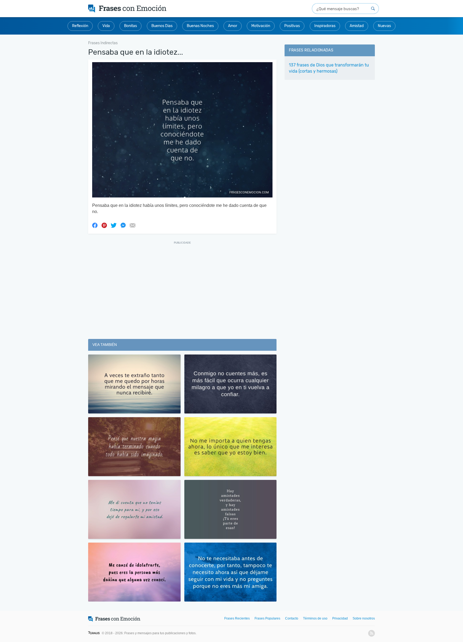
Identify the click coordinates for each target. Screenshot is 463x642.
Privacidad (340, 618)
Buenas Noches (200, 26)
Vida (106, 26)
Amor (232, 26)
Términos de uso (315, 618)
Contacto (291, 618)
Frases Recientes (237, 618)
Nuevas (384, 26)
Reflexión (80, 26)
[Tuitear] (114, 225)
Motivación (260, 26)
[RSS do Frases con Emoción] (371, 633)
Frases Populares (267, 618)
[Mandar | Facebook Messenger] (123, 225)
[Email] (132, 225)
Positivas (292, 26)
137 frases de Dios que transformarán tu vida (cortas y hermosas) (329, 68)
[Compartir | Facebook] (95, 225)
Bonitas (130, 26)
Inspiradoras (324, 26)
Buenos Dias (162, 26)
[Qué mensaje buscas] (373, 8)
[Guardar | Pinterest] (104, 225)
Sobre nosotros (364, 618)
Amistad (357, 26)
